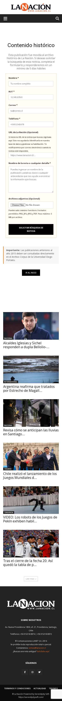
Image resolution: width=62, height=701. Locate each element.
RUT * (11, 91)
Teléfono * (14, 118)
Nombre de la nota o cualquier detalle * (30, 163)
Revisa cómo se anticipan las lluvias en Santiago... (31, 432)
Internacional (10, 382)
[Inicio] (31, 608)
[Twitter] (39, 672)
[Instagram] (32, 672)
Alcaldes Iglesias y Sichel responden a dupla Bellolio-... (26, 345)
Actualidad (40, 688)
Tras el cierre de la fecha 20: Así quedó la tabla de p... (28, 563)
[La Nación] (31, 7)
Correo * (13, 105)
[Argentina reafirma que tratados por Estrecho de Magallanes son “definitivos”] (31, 369)
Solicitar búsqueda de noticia (31, 229)
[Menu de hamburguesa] (5, 18)
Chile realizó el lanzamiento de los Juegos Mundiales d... (30, 475)
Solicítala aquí (43, 651)
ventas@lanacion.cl (37, 648)
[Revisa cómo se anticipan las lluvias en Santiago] (31, 413)
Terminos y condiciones (17, 688)
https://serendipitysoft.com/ (31, 697)
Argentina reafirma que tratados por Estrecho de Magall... (29, 388)
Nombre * (14, 78)
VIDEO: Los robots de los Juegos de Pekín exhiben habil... (30, 519)
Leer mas (30, 578)
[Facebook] (25, 672)
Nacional (8, 338)
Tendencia (8, 512)
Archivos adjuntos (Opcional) (24, 198)
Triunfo (7, 469)
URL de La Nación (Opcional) (23, 132)
